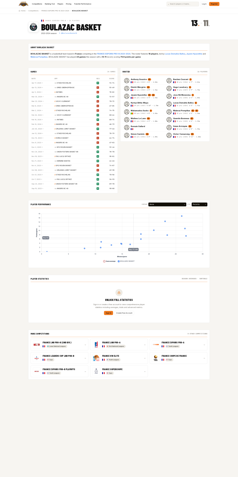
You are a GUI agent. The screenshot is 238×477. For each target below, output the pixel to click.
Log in (204, 4)
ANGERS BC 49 (62, 97)
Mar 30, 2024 (37, 97)
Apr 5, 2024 (36, 92)
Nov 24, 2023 (37, 152)
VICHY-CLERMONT (63, 101)
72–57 (111, 97)
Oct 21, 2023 (36, 175)
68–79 (111, 124)
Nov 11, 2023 (36, 161)
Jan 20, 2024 (37, 129)
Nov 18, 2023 (37, 156)
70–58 (111, 175)
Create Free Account (124, 313)
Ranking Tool (50, 4)
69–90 (111, 170)
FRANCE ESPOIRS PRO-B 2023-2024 (55, 11)
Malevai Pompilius (39, 57)
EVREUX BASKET (62, 138)
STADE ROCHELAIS (64, 83)
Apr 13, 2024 (36, 87)
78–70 (111, 152)
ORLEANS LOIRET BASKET (66, 129)
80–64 (111, 115)
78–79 (111, 133)
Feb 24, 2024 (37, 115)
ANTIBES (59, 92)
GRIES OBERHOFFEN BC (66, 87)
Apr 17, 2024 (36, 83)
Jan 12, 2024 (37, 133)
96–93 (111, 179)
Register (214, 4)
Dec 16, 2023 (37, 138)
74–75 (111, 110)
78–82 (111, 92)
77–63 (111, 129)
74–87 (111, 165)
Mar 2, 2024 (36, 110)
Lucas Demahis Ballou (175, 54)
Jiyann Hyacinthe (194, 54)
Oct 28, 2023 (37, 170)
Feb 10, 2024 (36, 124)
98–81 (111, 156)
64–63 (111, 161)
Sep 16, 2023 (37, 188)
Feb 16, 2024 (36, 120)
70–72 (111, 101)
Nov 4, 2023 (36, 165)
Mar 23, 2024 (37, 101)
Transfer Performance (82, 4)
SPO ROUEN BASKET (64, 147)
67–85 (111, 106)
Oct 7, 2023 (36, 179)
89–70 (111, 184)
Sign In (108, 313)
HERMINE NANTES (63, 161)
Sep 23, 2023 (37, 184)
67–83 (111, 143)
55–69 (111, 87)
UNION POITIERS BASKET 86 (67, 152)
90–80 (111, 188)
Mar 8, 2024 (36, 106)
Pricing (68, 4)
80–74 (111, 120)
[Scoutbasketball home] (24, 3)
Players (60, 4)
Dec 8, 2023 (36, 142)
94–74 (111, 83)
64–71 (111, 138)
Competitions (37, 4)
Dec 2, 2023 (36, 147)
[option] (144, 80)
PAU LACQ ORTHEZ (63, 156)
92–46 (111, 147)
